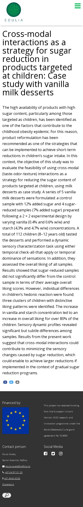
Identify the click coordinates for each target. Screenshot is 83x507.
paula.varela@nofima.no (17, 466)
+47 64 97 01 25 (14, 472)
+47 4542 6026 (12, 478)
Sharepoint (8, 484)
